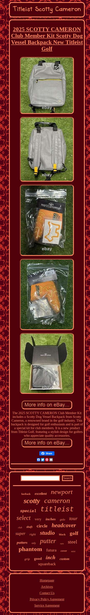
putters (22, 542)
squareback (47, 564)
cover (64, 550)
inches (51, 519)
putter (48, 541)
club (20, 527)
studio (47, 533)
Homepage (47, 580)
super (20, 533)
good (38, 559)
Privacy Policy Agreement (47, 599)
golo (62, 519)
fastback (26, 494)
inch (50, 557)
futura (51, 550)
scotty (32, 501)
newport (62, 491)
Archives (47, 586)
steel (72, 542)
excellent (41, 493)
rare (62, 543)
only (34, 543)
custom (64, 559)
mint (73, 551)
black (62, 534)
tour (73, 518)
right (33, 534)
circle (42, 525)
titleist (57, 509)
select (24, 517)
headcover (64, 525)
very (38, 519)
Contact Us (47, 593)
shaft (29, 526)
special (28, 511)
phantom (30, 549)
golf (74, 533)
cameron (57, 500)
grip (27, 559)
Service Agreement (46, 605)
